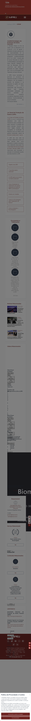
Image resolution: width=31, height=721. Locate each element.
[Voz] (30, 645)
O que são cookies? (15, 717)
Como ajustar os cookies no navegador (15, 714)
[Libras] (30, 643)
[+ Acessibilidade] (30, 648)
